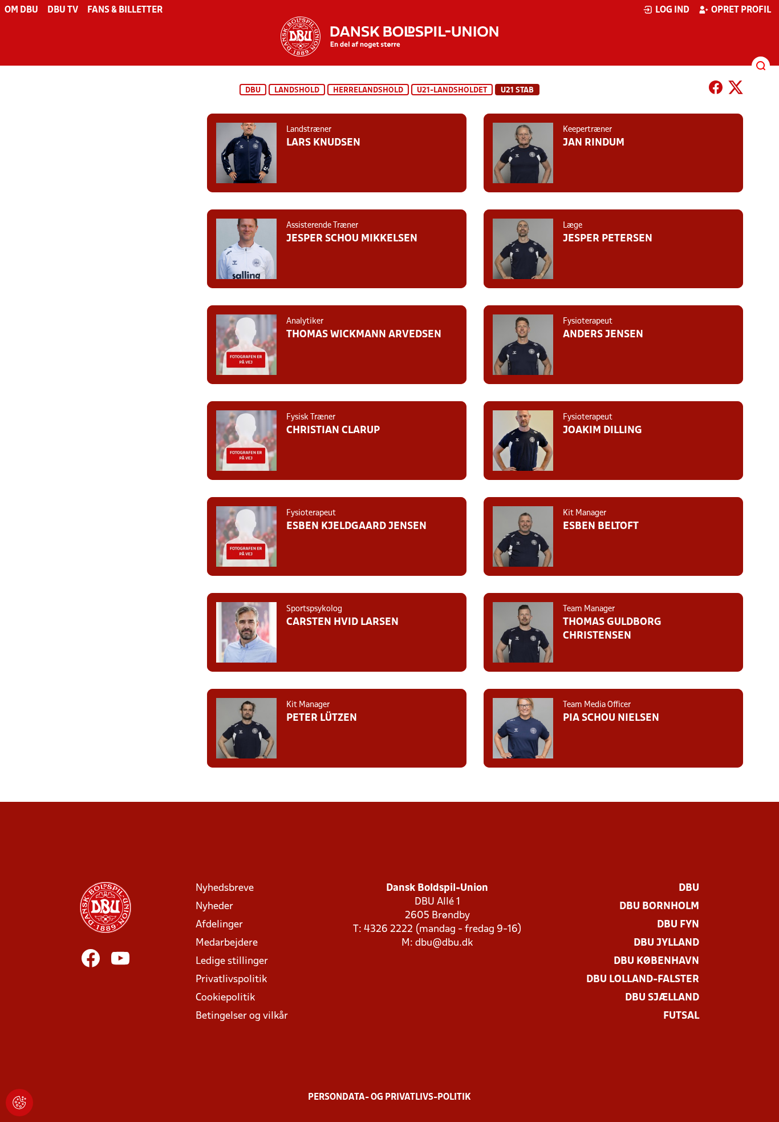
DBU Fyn (678, 925)
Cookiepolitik (225, 998)
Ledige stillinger (232, 961)
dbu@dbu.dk (444, 943)
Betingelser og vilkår (242, 1016)
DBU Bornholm (659, 906)
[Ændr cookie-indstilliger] (19, 1102)
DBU (253, 90)
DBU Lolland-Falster (642, 979)
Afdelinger (219, 925)
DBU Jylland (666, 943)
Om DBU (21, 10)
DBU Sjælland (662, 998)
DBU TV (62, 10)
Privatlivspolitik (231, 979)
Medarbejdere (227, 943)
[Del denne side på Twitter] (735, 89)
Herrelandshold (368, 90)
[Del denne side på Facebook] (716, 89)
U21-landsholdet (452, 90)
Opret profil (741, 10)
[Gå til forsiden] (389, 36)
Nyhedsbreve (225, 888)
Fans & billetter (125, 10)
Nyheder (214, 906)
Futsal (681, 1016)
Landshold (296, 90)
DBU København (656, 961)
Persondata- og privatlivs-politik (389, 1097)
